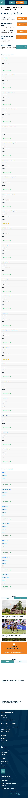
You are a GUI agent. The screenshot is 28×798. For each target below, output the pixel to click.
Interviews (4, 754)
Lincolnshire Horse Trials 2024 (8, 160)
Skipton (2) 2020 (5, 347)
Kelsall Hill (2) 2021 (6, 262)
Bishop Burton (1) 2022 (7, 228)
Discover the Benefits (6, 779)
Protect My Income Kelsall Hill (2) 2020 (10, 330)
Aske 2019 (4, 364)
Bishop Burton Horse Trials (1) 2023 (9, 211)
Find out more (21, 47)
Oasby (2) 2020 (5, 313)
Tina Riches (4, 475)
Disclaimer (3, 766)
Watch (5, 223)
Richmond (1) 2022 (6, 245)
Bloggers (3, 738)
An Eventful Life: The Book (8, 720)
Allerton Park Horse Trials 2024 (8, 92)
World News (4, 752)
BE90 (3, 481)
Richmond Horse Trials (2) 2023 (8, 194)
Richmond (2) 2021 (6, 279)
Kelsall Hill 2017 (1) (6, 449)
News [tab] (20, 598)
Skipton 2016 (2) (5, 574)
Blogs (2, 743)
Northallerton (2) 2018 (6, 381)
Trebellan (10, 469)
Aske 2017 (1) (5, 432)
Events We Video (5, 729)
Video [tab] (7, 598)
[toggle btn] (25, 2)
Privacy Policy (4, 761)
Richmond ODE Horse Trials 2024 (9, 126)
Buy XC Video (19, 2)
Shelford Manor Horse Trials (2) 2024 (9, 108)
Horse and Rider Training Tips (8, 788)
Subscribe (12, 2)
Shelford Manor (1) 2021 (7, 296)
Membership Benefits (14, 648)
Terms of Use (4, 763)
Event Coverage (5, 750)
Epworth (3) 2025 (5, 57)
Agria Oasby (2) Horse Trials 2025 (9, 74)
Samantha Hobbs (5, 577)
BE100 (3, 498)
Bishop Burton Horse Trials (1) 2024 (9, 143)
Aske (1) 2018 (5, 398)
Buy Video (6, 70)
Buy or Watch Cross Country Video (10, 727)
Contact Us (4, 717)
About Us (3, 715)
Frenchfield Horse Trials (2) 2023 (8, 177)
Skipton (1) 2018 (5, 415)
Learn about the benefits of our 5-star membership (14, 651)
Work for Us (4, 740)
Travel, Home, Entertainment (8, 783)
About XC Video (5, 731)
